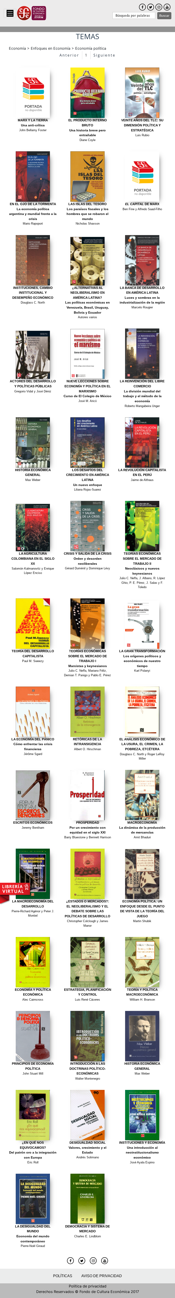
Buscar (164, 15)
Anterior (69, 55)
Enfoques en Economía (50, 48)
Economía (17, 48)
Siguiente (104, 55)
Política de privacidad (87, 1286)
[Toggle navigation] (10, 13)
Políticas (62, 1276)
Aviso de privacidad (101, 1276)
